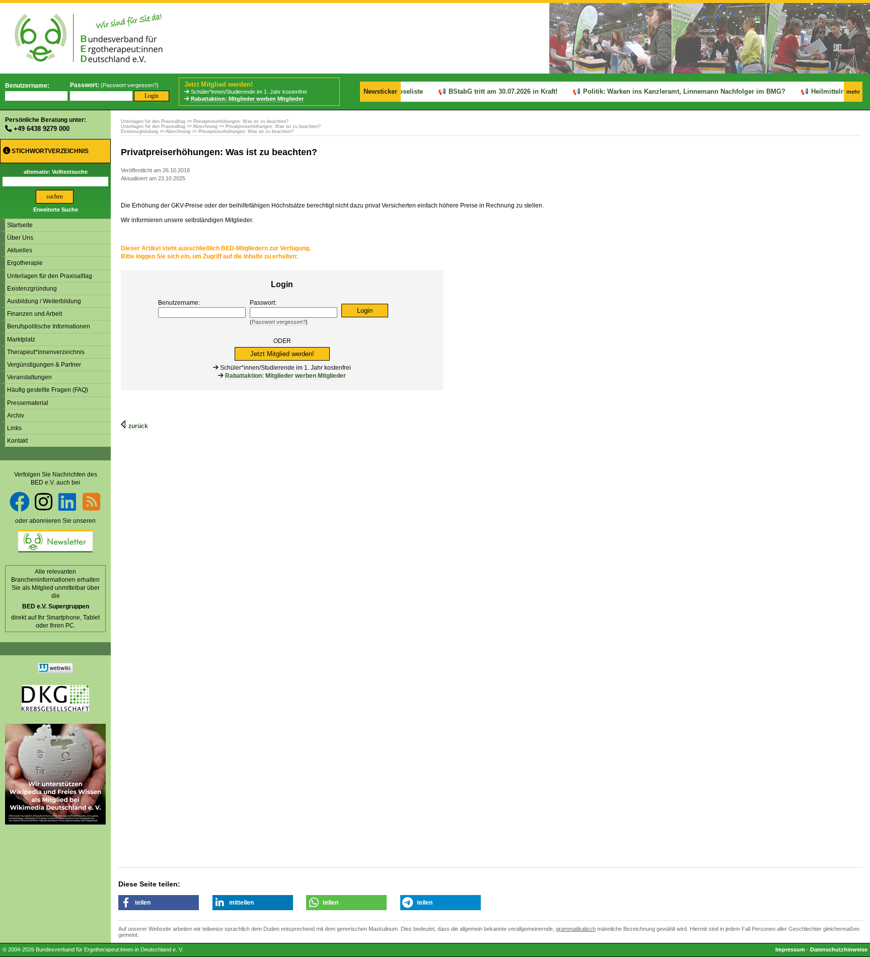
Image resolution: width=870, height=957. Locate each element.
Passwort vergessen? (130, 85)
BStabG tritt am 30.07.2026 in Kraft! (486, 91)
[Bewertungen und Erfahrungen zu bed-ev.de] (55, 670)
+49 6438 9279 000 (41, 128)
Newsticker (380, 91)
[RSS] (91, 502)
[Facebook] (20, 502)
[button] (158, 902)
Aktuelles (19, 250)
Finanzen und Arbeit (34, 313)
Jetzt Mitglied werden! (218, 84)
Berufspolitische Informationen (48, 326)
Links (14, 428)
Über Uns (20, 237)
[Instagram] (43, 502)
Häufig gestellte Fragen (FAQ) (47, 389)
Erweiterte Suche (55, 210)
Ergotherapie (25, 262)
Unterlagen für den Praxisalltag (49, 276)
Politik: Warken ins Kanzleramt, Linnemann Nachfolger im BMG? (668, 91)
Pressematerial (27, 402)
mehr (853, 92)
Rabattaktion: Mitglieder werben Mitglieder (247, 99)
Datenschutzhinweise (838, 949)
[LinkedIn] (67, 502)
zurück (138, 426)
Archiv (15, 415)
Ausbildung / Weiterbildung (44, 301)
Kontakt (17, 440)
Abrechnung (205, 126)
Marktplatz (21, 339)
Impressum (790, 949)
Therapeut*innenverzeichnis (46, 352)
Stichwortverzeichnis (49, 151)
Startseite (20, 225)
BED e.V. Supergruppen (55, 606)
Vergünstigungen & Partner (44, 364)
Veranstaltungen (29, 377)
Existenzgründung (32, 288)
